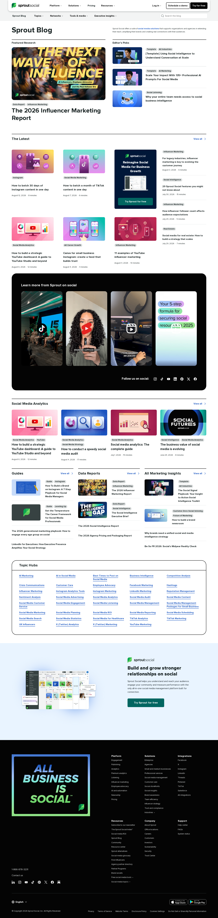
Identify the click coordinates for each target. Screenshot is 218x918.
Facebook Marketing (141, 585)
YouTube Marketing (140, 624)
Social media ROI (118, 834)
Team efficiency (151, 799)
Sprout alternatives (119, 851)
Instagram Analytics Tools (70, 591)
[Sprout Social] (25, 5)
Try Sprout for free (135, 201)
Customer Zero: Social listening (188, 511)
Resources (107, 5)
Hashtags (172, 585)
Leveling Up (60, 506)
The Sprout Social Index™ (122, 830)
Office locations (151, 830)
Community (116, 843)
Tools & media (78, 16)
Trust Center (150, 856)
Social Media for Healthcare (108, 618)
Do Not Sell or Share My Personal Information (187, 911)
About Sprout (150, 825)
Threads (181, 778)
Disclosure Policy (139, 911)
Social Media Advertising (70, 597)
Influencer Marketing (37, 105)
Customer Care (64, 585)
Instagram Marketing (104, 591)
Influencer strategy (152, 804)
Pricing (91, 5)
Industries (149, 813)
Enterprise (149, 760)
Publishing (115, 765)
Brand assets (117, 873)
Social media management (156, 778)
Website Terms (121, 911)
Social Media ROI (102, 612)
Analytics (115, 769)
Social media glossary (120, 856)
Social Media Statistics (68, 618)
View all (198, 139)
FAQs (180, 830)
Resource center (118, 847)
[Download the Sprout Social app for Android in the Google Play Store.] (197, 902)
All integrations (184, 795)
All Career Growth (72, 245)
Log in (155, 5)
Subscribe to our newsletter (123, 825)
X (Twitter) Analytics (67, 624)
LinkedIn (181, 773)
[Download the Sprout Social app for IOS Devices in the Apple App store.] (178, 902)
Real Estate (169, 229)
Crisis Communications (31, 585)
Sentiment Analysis (30, 597)
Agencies (149, 765)
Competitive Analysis (178, 576)
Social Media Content (179, 597)
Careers (148, 834)
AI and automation (119, 791)
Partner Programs (118, 869)
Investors (148, 843)
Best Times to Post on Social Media (105, 577)
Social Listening (154, 93)
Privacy (91, 911)
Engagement (116, 760)
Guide (49, 482)
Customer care (151, 782)
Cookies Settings (157, 911)
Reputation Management (181, 591)
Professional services (154, 773)
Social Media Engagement (70, 603)
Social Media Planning (68, 612)
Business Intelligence (141, 576)
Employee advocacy (120, 786)
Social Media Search (30, 618)
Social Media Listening (105, 603)
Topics (37, 16)
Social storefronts (152, 786)
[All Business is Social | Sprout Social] (51, 785)
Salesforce (182, 791)
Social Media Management (144, 603)
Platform (55, 5)
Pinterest (181, 782)
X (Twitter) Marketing (105, 624)
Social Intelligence (172, 180)
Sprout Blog (19, 16)
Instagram (18, 178)
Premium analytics (119, 773)
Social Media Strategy (72, 445)
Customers (149, 838)
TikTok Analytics (139, 618)
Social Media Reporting (143, 612)
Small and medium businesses (158, 769)
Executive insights (104, 16)
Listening (115, 778)
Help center (183, 825)
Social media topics (119, 882)
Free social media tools (121, 877)
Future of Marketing (182, 516)
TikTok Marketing (176, 618)
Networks (55, 16)
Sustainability (150, 847)
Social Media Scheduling (180, 612)
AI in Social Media (65, 576)
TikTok (181, 786)
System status (184, 834)
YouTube (41, 440)
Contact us (17, 875)
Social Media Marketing (75, 178)
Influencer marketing (120, 782)
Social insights (151, 791)
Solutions (73, 5)
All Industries (165, 49)
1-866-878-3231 (20, 869)
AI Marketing (165, 71)
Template (151, 49)
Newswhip (115, 795)
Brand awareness (152, 795)
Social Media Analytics (23, 245)
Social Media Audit (140, 597)
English (19, 902)
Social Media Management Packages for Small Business (183, 605)
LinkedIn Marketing (140, 591)
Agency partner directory (121, 864)
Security (148, 851)
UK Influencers (27, 624)
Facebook (182, 760)
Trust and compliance (154, 808)
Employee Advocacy (104, 585)
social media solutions (148, 29)
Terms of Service (105, 911)
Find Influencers (118, 860)
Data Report (19, 105)
